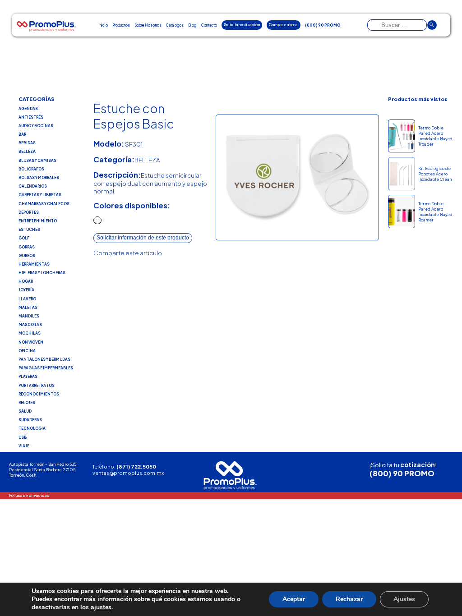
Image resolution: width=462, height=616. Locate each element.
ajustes (101, 607)
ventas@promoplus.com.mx (128, 472)
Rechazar (349, 599)
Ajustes (404, 599)
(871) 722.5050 (136, 466)
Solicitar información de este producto (143, 237)
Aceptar (293, 599)
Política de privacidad (29, 495)
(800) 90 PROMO (402, 473)
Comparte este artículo (127, 253)
